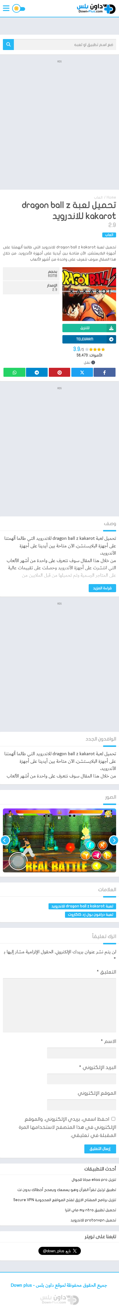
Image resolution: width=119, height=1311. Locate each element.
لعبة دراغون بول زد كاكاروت (90, 915)
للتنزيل (85, 328)
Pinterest (59, 372)
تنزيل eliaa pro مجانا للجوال (94, 1180)
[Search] (8, 44)
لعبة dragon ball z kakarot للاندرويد (82, 906)
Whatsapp (14, 372)
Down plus (22, 1285)
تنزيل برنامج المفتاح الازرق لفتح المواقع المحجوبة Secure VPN (64, 1200)
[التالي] (5, 840)
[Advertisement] (59, 124)
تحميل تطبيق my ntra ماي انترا (90, 1210)
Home (111, 197)
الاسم (108, 1041)
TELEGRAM (84, 339)
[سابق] (114, 840)
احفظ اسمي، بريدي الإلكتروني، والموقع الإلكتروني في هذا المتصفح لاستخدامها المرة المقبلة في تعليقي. (67, 1127)
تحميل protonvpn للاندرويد (93, 1220)
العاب (98, 197)
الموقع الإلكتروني (97, 1093)
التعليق (106, 972)
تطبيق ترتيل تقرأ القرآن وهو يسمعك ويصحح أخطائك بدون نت (66, 1190)
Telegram (36, 372)
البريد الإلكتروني (97, 1067)
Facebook (105, 372)
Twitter (82, 372)
